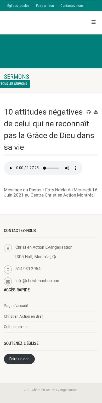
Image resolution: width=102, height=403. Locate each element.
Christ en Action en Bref (23, 316)
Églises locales (18, 6)
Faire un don (45, 6)
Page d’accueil (16, 306)
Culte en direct (16, 327)
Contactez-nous (72, 6)
